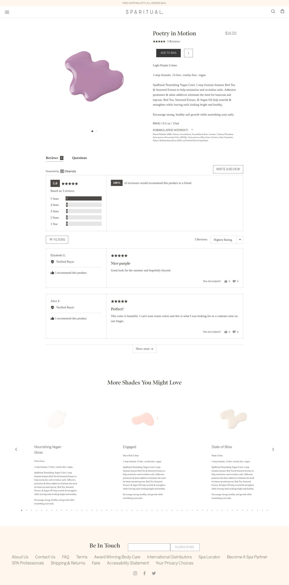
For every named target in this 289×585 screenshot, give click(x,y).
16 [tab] (97, 510)
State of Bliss (222, 447)
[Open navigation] (7, 12)
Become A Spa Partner (247, 557)
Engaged (129, 447)
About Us (20, 557)
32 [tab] (177, 510)
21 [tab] (122, 510)
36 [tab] (197, 510)
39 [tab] (212, 510)
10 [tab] (66, 510)
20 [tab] (117, 510)
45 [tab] (242, 510)
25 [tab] (142, 510)
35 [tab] (192, 510)
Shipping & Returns (68, 563)
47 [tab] (252, 510)
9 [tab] (61, 510)
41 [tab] (222, 510)
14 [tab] (86, 510)
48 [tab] (257, 510)
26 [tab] (147, 510)
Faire (96, 563)
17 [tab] (102, 510)
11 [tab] (71, 510)
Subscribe (185, 547)
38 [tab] (207, 510)
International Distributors (169, 557)
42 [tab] (227, 510)
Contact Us (45, 557)
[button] (282, 11)
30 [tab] (167, 510)
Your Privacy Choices (174, 563)
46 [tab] (247, 510)
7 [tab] (51, 510)
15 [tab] (91, 510)
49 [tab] (262, 510)
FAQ (65, 557)
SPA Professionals (28, 563)
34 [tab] (187, 510)
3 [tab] (31, 510)
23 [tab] (132, 510)
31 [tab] (172, 510)
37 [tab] (202, 510)
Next (273, 449)
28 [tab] (157, 510)
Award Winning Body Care (117, 557)
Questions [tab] (79, 158)
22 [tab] (127, 510)
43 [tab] (232, 510)
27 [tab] (152, 510)
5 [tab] (41, 510)
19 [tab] (112, 510)
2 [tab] (26, 510)
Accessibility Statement (128, 563)
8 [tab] (56, 510)
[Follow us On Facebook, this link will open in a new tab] (144, 573)
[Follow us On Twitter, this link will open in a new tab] (154, 573)
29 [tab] (162, 510)
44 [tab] (237, 510)
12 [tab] (76, 510)
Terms (81, 557)
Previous (16, 449)
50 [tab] (267, 510)
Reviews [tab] (54, 158)
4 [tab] (36, 510)
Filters (59, 240)
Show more (143, 348)
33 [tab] (182, 510)
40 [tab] (217, 510)
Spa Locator (209, 557)
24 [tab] (137, 510)
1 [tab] (21, 510)
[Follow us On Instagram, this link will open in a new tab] (135, 573)
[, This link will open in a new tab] (61, 171)
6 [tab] (46, 510)
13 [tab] (81, 510)
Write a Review (228, 169)
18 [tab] (107, 510)
